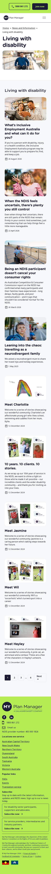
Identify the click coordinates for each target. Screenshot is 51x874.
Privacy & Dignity (29, 853)
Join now (40, 6)
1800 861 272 (21, 6)
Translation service (11, 787)
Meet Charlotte (17, 404)
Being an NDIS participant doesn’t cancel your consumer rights (25, 273)
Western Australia (11, 769)
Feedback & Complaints (11, 856)
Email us (11, 727)
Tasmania (7, 761)
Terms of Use (27, 856)
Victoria (6, 765)
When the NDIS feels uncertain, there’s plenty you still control (24, 205)
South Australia (10, 757)
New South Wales (11, 745)
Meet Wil (12, 587)
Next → (39, 677)
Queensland (8, 753)
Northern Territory (11, 749)
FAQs (4, 779)
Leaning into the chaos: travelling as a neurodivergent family (23, 349)
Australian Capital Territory (15, 741)
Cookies (38, 856)
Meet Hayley (14, 644)
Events (5, 783)
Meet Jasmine (16, 530)
